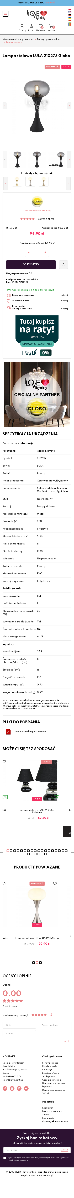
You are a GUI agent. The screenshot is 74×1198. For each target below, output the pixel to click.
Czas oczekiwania (51, 1080)
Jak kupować (48, 1077)
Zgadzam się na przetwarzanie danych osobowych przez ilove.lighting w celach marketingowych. (38, 1159)
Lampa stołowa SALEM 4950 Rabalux (37, 811)
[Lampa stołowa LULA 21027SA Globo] (44, 182)
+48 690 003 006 (12, 1077)
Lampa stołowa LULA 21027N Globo (37, 938)
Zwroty (46, 1115)
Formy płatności (50, 1063)
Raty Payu (47, 1070)
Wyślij (67, 1042)
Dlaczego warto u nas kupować (53, 1085)
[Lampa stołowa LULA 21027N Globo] (30, 182)
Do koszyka (31, 264)
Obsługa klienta (52, 1056)
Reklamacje (48, 1118)
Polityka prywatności (52, 1111)
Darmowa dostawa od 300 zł (54, 1092)
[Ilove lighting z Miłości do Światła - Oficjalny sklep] (37, 15)
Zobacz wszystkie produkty (37, 211)
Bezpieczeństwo (50, 1073)
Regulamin (47, 1108)
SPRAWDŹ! (50, 3)
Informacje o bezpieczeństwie (30, 732)
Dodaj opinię (47, 219)
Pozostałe (48, 1102)
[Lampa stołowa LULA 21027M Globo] (17, 182)
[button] (5, 159)
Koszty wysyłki (49, 1066)
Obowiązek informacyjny (55, 1122)
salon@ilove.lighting (13, 1080)
